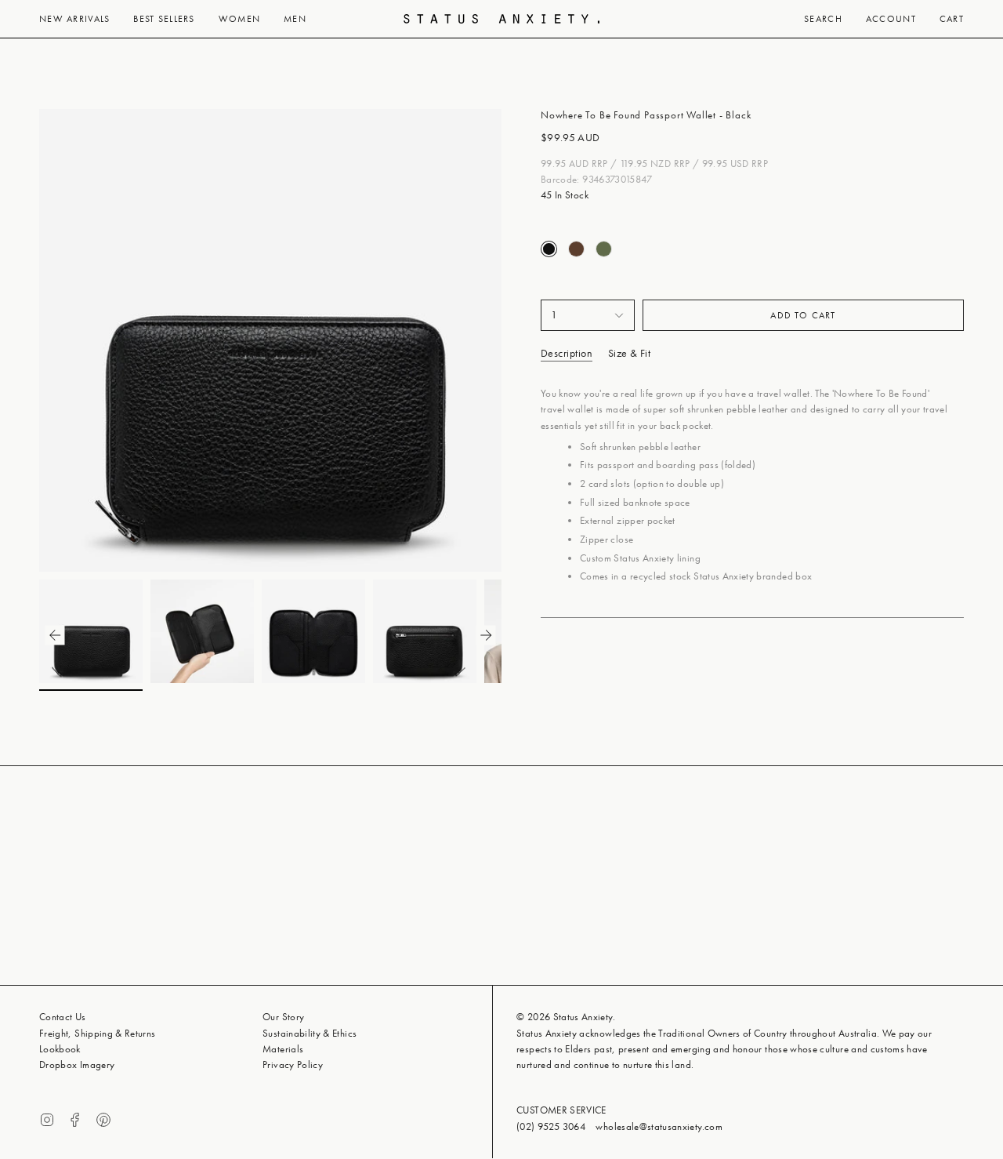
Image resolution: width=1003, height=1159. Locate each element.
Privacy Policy (293, 1064)
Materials (283, 1048)
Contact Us (62, 1016)
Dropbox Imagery (76, 1064)
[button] (74, 19)
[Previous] (26, 340)
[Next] (514, 340)
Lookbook (60, 1048)
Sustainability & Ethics (310, 1033)
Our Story (283, 1016)
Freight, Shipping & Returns (97, 1033)
